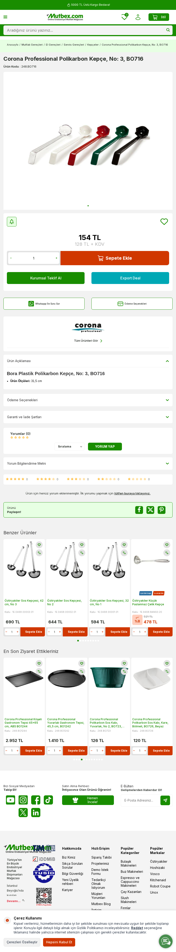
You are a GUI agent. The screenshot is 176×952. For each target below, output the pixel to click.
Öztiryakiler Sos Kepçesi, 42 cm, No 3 (24, 602)
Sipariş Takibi (101, 857)
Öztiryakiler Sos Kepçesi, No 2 (64, 602)
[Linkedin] (35, 812)
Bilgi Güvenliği (72, 874)
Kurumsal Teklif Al (45, 278)
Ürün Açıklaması (19, 361)
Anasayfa (12, 44)
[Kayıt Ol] (165, 800)
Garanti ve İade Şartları (24, 417)
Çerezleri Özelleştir (22, 942)
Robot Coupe (160, 886)
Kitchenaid (158, 880)
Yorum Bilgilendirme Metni (26, 463)
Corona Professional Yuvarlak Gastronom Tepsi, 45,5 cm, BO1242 (23, 722)
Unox (154, 892)
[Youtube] (10, 800)
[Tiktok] (48, 800)
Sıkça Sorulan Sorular (72, 865)
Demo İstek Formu (100, 872)
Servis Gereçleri (74, 44)
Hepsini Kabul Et (59, 942)
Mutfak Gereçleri (32, 44)
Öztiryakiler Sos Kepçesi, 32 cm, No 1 (109, 602)
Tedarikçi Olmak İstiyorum (98, 883)
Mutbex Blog (101, 904)
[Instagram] (23, 800)
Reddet (137, 928)
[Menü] (5, 17)
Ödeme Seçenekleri (135, 303)
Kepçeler (93, 44)
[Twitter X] (23, 812)
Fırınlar (126, 908)
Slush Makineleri (128, 900)
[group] (88, 141)
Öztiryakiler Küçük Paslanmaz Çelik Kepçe (148, 602)
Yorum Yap (105, 446)
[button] (88, 205)
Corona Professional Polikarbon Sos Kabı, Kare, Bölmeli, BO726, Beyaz (108, 722)
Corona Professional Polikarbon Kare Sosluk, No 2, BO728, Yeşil (150, 722)
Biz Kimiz (68, 857)
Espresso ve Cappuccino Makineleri (130, 881)
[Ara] (168, 30)
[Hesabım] (138, 17)
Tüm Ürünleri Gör (86, 340)
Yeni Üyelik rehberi (70, 882)
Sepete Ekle (119, 258)
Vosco (155, 874)
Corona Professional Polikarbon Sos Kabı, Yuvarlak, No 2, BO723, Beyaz (63, 722)
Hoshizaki (157, 868)
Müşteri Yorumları (98, 896)
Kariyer (67, 890)
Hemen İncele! (92, 800)
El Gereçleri (53, 44)
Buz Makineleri (132, 871)
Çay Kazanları (131, 892)
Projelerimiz (100, 863)
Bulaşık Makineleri (128, 863)
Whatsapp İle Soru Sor (47, 303)
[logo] (64, 17)
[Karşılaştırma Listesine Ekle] (39, 552)
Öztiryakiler (158, 861)
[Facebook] (35, 800)
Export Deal (130, 278)
